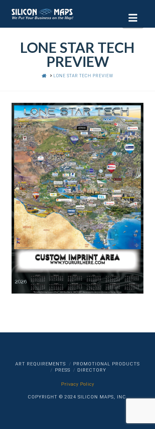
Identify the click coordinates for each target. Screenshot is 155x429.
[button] (132, 18)
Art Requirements (40, 364)
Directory (91, 370)
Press (62, 370)
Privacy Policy (77, 384)
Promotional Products (106, 364)
